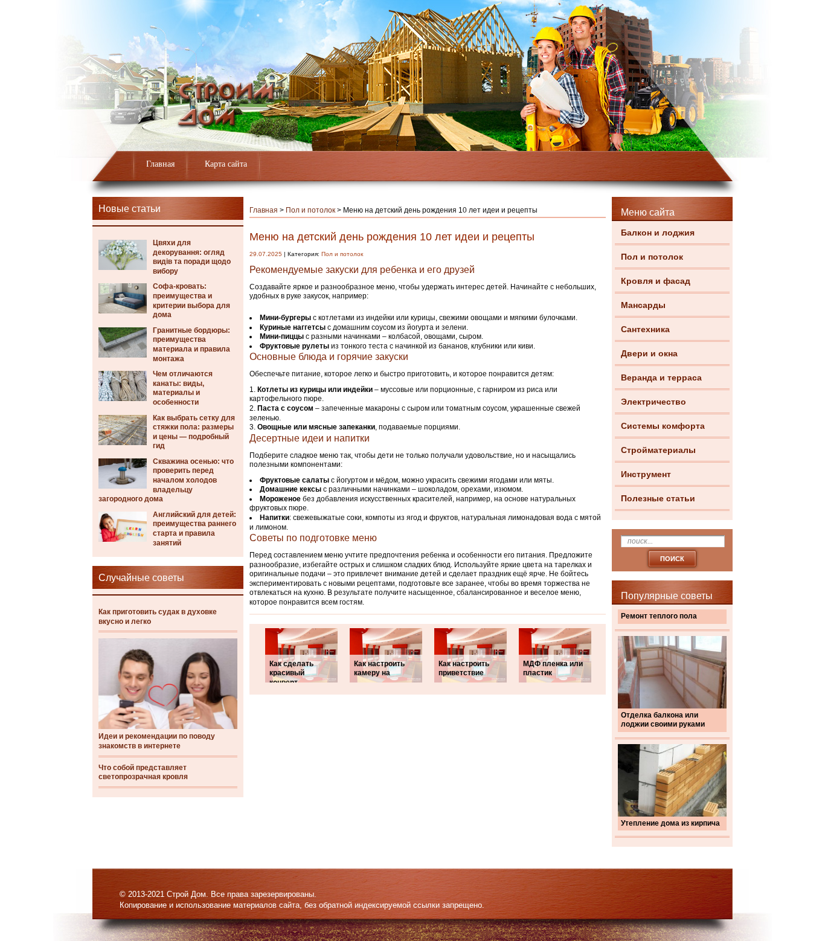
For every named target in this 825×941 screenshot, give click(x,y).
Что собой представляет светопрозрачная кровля (143, 772)
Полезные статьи (658, 498)
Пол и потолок (652, 257)
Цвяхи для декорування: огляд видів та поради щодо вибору (192, 257)
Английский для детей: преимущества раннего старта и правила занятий (194, 528)
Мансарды (643, 305)
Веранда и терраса (661, 377)
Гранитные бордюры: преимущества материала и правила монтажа (191, 344)
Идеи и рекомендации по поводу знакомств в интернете (156, 741)
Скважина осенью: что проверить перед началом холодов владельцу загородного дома (166, 480)
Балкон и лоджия (658, 232)
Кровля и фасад (655, 281)
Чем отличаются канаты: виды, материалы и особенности (183, 388)
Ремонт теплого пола (659, 616)
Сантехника (645, 329)
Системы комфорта (663, 426)
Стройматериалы (658, 450)
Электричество (653, 401)
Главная (160, 164)
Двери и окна (649, 353)
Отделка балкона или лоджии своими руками (663, 720)
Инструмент (646, 474)
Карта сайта (226, 164)
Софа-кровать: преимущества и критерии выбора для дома (191, 300)
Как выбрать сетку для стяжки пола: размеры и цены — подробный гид (194, 432)
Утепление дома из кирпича (670, 823)
